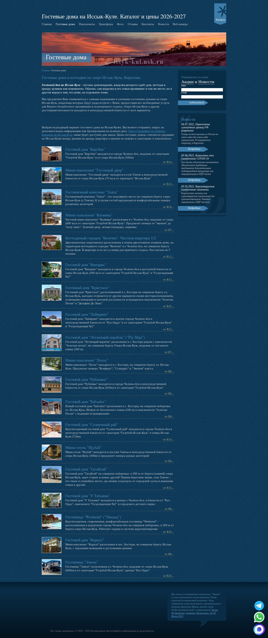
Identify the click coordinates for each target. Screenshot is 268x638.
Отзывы (133, 24)
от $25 (167, 306)
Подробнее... (195, 149)
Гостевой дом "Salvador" (85, 401)
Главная (47, 24)
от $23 (167, 575)
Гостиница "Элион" (81, 562)
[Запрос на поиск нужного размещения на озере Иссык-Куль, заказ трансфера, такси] (220, 14)
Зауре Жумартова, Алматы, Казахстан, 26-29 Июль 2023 (194, 613)
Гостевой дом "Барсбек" (85, 149)
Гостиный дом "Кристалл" (87, 287)
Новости (163, 24)
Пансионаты (87, 24)
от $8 (168, 554)
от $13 (167, 439)
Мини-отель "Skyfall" (83, 447)
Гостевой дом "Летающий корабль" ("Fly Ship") (105, 337)
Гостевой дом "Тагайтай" (86, 469)
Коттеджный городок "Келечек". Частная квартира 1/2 (110, 238)
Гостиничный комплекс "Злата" (91, 192)
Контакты (148, 24)
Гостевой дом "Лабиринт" (87, 314)
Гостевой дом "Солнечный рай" (91, 424)
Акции (187, 81)
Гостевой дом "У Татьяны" (87, 495)
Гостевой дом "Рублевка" (86, 379)
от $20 (167, 531)
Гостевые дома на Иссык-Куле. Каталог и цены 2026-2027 (114, 16)
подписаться (196, 102)
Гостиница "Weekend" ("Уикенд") (93, 517)
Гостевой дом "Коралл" (84, 539)
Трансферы (106, 24)
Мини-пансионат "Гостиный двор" (94, 170)
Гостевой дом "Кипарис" (86, 264)
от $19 (167, 207)
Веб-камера (180, 24)
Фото (120, 24)
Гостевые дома (65, 24)
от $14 (167, 162)
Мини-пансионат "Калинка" (89, 215)
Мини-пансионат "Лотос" (86, 360)
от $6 (168, 371)
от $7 (168, 230)
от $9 (168, 393)
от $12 (167, 184)
